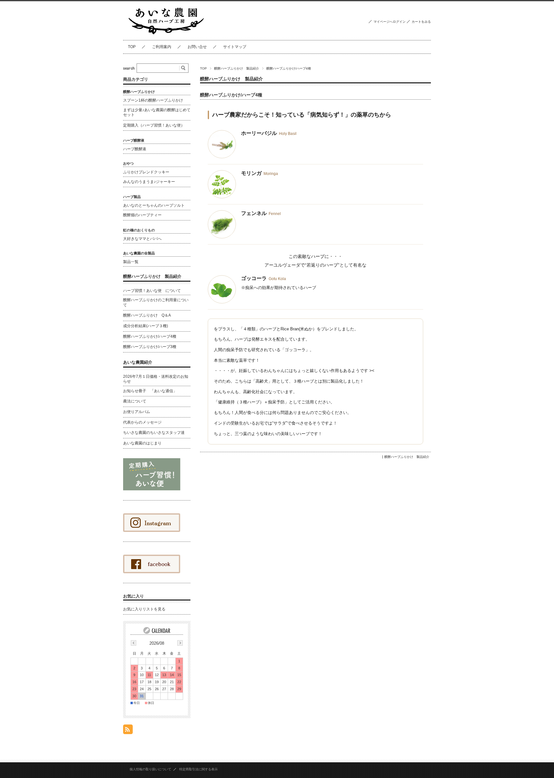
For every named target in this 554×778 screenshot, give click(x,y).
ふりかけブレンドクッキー (146, 172)
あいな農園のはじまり (142, 443)
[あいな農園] (166, 35)
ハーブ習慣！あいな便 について (152, 290)
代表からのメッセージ (142, 422)
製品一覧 (130, 262)
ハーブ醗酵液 (134, 149)
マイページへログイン (390, 21)
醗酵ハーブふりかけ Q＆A (147, 315)
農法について (134, 401)
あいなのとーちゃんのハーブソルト (154, 205)
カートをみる (421, 21)
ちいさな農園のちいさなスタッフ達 (154, 432)
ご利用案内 (161, 47)
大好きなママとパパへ (142, 238)
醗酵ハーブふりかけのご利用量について (156, 302)
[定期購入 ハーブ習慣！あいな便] (151, 489)
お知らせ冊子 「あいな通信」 (150, 391)
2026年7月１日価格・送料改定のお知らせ (155, 379)
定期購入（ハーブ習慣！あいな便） (154, 125)
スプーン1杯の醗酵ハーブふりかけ (153, 100)
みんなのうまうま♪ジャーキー (149, 181)
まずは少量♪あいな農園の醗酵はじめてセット (156, 112)
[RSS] (128, 730)
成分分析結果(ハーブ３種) (145, 326)
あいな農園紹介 (137, 362)
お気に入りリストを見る (144, 609)
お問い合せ (197, 47)
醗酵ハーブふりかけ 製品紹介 (236, 68)
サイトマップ (234, 47)
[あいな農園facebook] (151, 530)
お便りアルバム (136, 412)
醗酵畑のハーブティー (142, 215)
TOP (132, 47)
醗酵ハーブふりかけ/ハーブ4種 (231, 95)
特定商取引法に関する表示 (198, 769)
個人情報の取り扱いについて (150, 769)
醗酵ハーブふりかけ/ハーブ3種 (149, 346)
